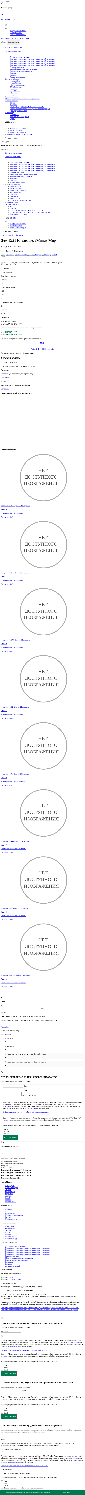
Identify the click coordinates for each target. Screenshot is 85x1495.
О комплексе (10, 1192)
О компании (14, 115)
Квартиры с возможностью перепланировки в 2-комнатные (32, 59)
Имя (26, 1086)
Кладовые (13, 73)
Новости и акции (11, 97)
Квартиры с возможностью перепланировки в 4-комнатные (32, 63)
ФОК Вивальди (16, 87)
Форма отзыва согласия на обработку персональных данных (55, 1310)
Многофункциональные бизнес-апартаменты (22, 99)
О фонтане (9, 1194)
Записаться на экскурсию (19, 117)
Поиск (7, 1198)
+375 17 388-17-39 (7, 19)
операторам (7, 1106)
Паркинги (13, 89)
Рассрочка (13, 105)
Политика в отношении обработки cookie (17, 1310)
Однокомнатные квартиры (20, 57)
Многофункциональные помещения (23, 69)
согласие (6, 1120)
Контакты (9, 113)
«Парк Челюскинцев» (18, 35)
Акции (8, 1196)
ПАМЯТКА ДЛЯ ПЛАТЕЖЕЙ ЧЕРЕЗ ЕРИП (27, 107)
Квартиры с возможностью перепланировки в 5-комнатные (32, 65)
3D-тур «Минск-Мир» (18, 31)
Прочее (12, 119)
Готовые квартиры (17, 67)
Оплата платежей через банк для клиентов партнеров (30, 109)
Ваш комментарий (29, 1095)
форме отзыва (33, 1108)
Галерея (8, 1200)
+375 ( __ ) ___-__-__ (32, 1088)
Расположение (10, 1202)
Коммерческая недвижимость (21, 71)
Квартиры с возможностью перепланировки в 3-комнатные (32, 61)
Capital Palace (15, 91)
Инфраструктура (11, 1188)
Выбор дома (9, 1186)
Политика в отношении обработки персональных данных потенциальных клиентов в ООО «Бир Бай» (40, 1308)
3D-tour (8, 1190)
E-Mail (26, 1091)
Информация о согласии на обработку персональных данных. (26, 1112)
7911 (2, 14)
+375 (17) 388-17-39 (17, 1279)
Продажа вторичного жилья (20, 95)
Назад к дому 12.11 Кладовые (12, 235)
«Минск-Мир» (15, 81)
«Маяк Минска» (16, 33)
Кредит (12, 103)
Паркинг (13, 75)
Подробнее (5, 377)
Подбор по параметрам (14, 1215)
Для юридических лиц (18, 111)
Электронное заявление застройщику (15, 38)
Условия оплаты (11, 101)
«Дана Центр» (15, 93)
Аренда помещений (17, 77)
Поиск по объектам (12, 79)
